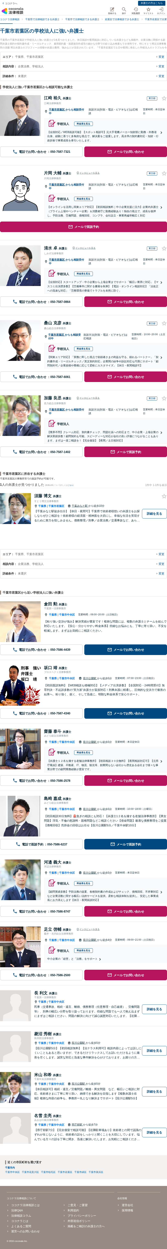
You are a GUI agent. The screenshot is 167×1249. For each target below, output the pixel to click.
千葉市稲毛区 (48, 1172)
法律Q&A (17, 1210)
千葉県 (42, 506)
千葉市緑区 (80, 1172)
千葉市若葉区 (57, 109)
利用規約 (73, 1210)
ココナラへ (11, 3)
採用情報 (127, 1210)
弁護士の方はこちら (152, 3)
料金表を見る (83, 123)
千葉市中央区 (67, 614)
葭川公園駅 (90, 678)
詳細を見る (154, 513)
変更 (161, 56)
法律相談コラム (21, 1215)
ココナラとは (19, 1221)
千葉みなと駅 (80, 505)
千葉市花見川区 (30, 1172)
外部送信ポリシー (79, 1221)
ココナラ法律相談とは (25, 1205)
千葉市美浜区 (96, 1172)
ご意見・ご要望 (78, 1205)
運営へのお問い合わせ (25, 1231)
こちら (70, 485)
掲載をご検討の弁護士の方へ (86, 1226)
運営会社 (127, 1205)
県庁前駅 (77, 1124)
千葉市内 (10, 1167)
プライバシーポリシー (82, 1215)
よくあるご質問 (21, 1226)
